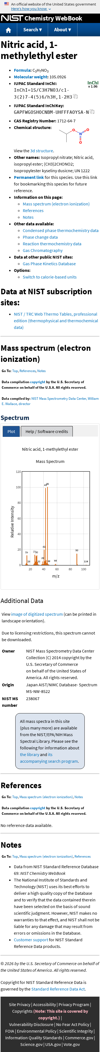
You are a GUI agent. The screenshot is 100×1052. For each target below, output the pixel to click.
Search (30, 29)
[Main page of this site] (8, 30)
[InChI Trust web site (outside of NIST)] (93, 87)
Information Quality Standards (33, 1037)
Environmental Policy (36, 1031)
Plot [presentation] (11, 431)
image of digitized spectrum (37, 614)
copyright (37, 382)
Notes (28, 217)
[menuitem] (8, 30)
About (60, 29)
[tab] (11, 431)
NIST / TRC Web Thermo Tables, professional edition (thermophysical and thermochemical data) (56, 320)
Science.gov (31, 1044)
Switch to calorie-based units (50, 277)
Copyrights (22, 1011)
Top (15, 370)
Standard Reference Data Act (58, 989)
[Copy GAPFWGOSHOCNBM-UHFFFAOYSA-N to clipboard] (92, 113)
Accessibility (44, 1004)
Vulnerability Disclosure (31, 1024)
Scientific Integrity (76, 1031)
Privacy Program (74, 1004)
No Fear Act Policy (72, 1024)
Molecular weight (30, 76)
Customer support (31, 939)
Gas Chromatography (42, 250)
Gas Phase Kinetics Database (49, 263)
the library (29, 754)
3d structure (41, 150)
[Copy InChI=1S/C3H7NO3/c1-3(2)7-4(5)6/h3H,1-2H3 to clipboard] (75, 98)
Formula (22, 70)
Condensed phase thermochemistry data (61, 230)
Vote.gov (72, 1044)
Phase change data (40, 237)
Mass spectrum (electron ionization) (56, 204)
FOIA (9, 1031)
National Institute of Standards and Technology (12, 18)
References (33, 210)
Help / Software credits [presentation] (47, 431)
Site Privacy (19, 1004)
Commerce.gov (79, 1037)
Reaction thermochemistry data (52, 243)
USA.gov (53, 1044)
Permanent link (29, 177)
